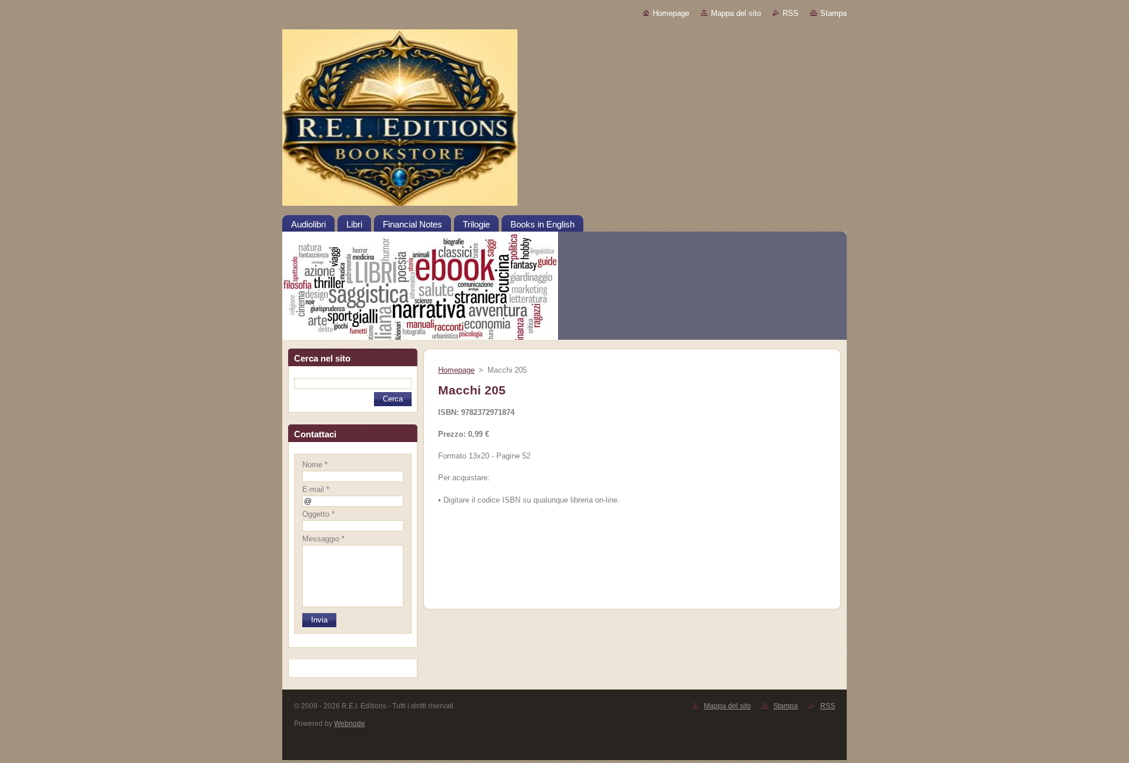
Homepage (671, 13)
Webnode (349, 724)
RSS (791, 13)
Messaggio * (323, 538)
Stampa (833, 13)
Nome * (315, 464)
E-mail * (315, 489)
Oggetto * (318, 514)
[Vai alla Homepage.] (564, 121)
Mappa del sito (736, 13)
